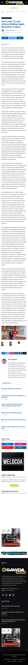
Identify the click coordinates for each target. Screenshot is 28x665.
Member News (22, 659)
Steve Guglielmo (10, 30)
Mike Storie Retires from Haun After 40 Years (13, 419)
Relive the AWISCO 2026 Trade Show (11, 388)
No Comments (18, 32)
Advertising (20, 661)
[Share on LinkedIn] (19, 38)
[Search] (26, 2)
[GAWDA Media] (15, 2)
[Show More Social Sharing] (25, 38)
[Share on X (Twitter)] (12, 38)
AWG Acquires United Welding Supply (11, 412)
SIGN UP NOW (14, 485)
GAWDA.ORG (15, 659)
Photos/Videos (7, 659)
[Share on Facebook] (5, 38)
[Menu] (2, 2)
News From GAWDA (11, 661)
